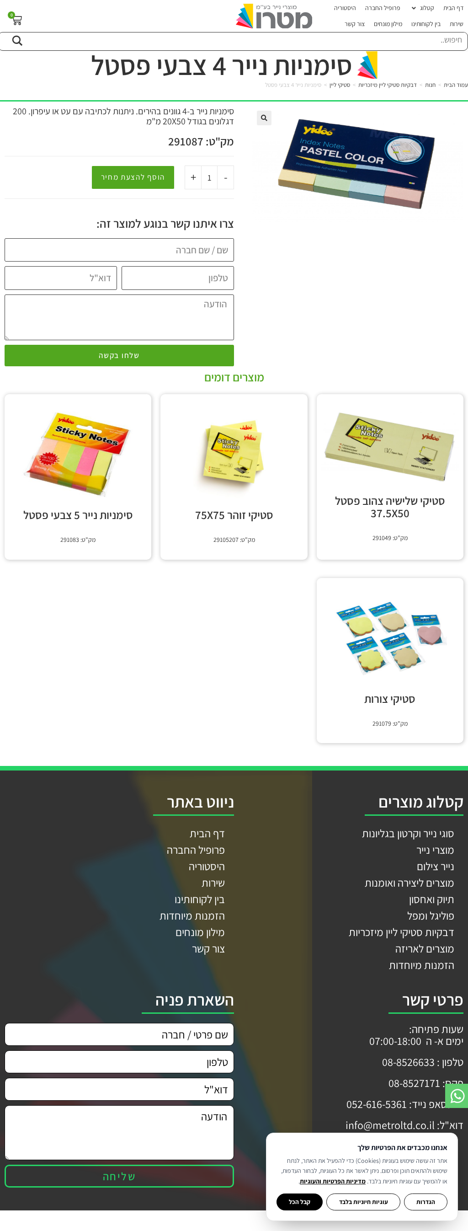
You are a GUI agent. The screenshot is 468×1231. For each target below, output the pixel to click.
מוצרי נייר (435, 849)
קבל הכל (299, 1202)
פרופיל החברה (196, 849)
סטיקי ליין (340, 85)
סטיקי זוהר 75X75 (234, 514)
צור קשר (208, 948)
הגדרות (425, 1202)
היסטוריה (207, 866)
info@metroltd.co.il (390, 1125)
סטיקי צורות (389, 698)
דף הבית (207, 833)
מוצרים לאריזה (424, 948)
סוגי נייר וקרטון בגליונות (408, 833)
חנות (430, 85)
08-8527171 (414, 1083)
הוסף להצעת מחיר (133, 177)
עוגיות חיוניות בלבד (363, 1202)
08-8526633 (408, 1061)
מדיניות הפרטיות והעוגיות (333, 1181)
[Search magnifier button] (17, 39)
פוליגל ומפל (430, 915)
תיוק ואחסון (431, 899)
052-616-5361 (376, 1104)
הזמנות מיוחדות (421, 965)
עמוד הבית (456, 85)
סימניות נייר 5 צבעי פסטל (78, 514)
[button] (422, 8)
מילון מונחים (200, 932)
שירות (213, 882)
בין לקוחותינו (200, 899)
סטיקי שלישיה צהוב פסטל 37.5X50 (390, 506)
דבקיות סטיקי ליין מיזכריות (387, 85)
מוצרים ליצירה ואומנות (409, 882)
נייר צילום (435, 866)
